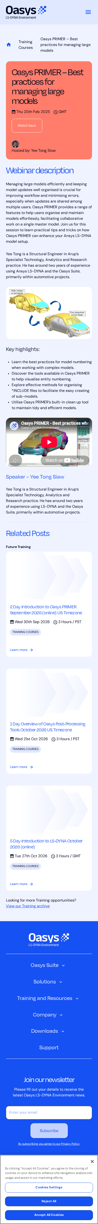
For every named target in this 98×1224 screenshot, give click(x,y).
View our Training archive (28, 906)
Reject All (49, 1201)
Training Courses (26, 45)
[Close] (92, 1161)
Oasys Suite (45, 965)
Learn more (18, 650)
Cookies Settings (48, 1187)
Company (44, 1014)
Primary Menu (88, 12)
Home (8, 45)
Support (49, 1047)
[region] (49, 1189)
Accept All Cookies (49, 1215)
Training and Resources (44, 998)
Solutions (45, 981)
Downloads (44, 1030)
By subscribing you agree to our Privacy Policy (49, 1144)
